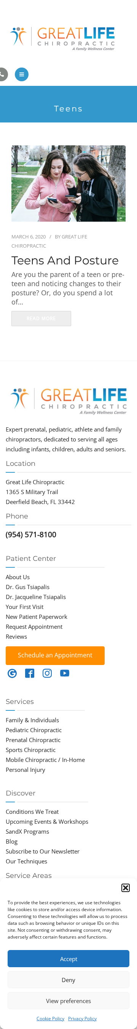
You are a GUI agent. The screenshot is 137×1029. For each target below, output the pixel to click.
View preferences (68, 1001)
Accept (68, 959)
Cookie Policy (50, 1018)
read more (41, 318)
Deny (68, 980)
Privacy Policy (82, 1018)
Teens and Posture (65, 260)
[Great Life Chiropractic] (68, 37)
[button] (125, 888)
